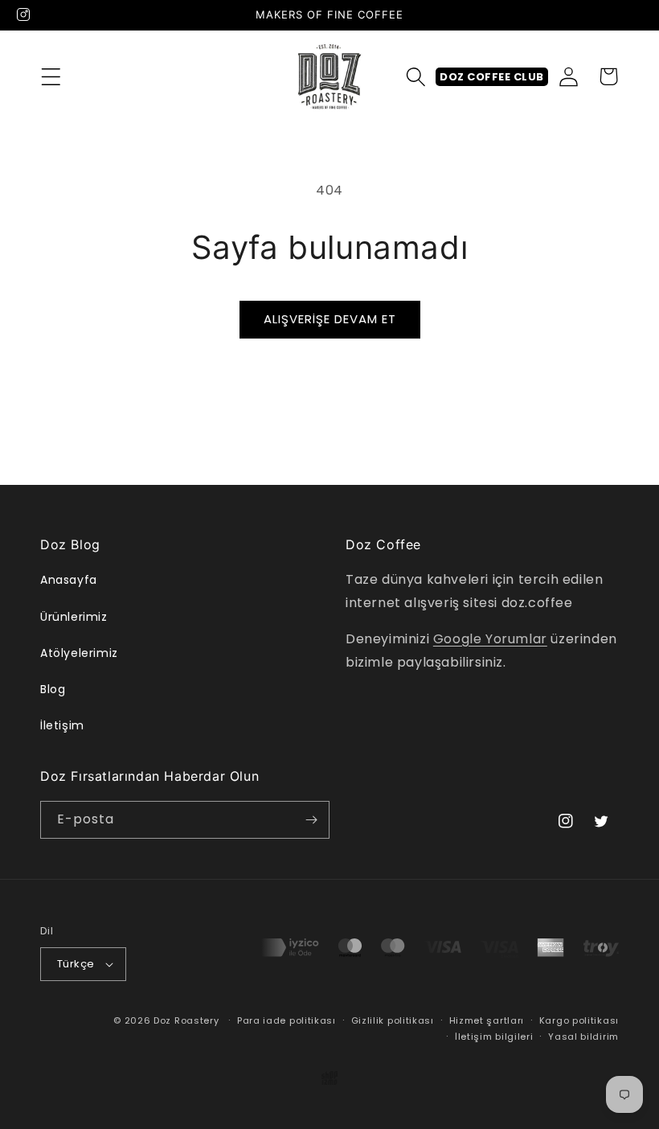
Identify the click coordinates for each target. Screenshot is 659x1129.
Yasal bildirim (583, 1036)
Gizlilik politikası (392, 1020)
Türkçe (75, 963)
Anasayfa (68, 580)
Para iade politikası (286, 1020)
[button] (51, 76)
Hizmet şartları (487, 1020)
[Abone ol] (311, 820)
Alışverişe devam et (330, 318)
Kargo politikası (579, 1020)
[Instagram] (23, 14)
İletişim (62, 725)
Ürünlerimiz (74, 617)
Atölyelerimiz (79, 653)
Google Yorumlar (490, 639)
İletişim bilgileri (494, 1036)
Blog (52, 689)
